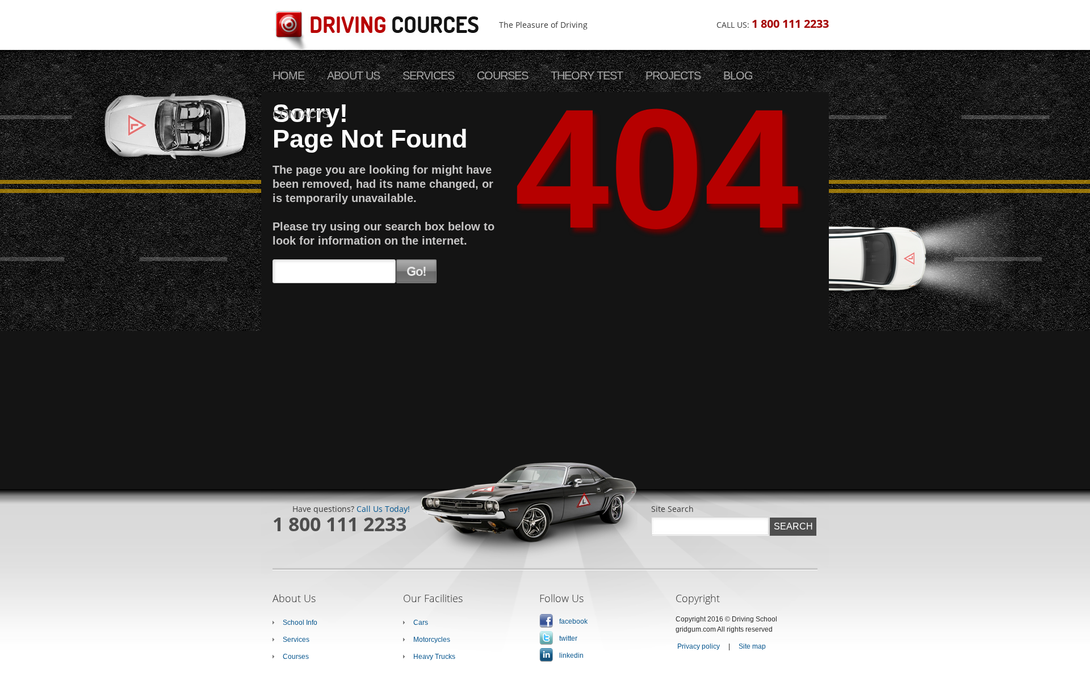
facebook (573, 621)
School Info (300, 623)
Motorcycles (431, 640)
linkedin (571, 655)
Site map (752, 646)
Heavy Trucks (434, 657)
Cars (420, 623)
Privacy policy (698, 646)
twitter (568, 638)
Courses (296, 657)
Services (296, 640)
